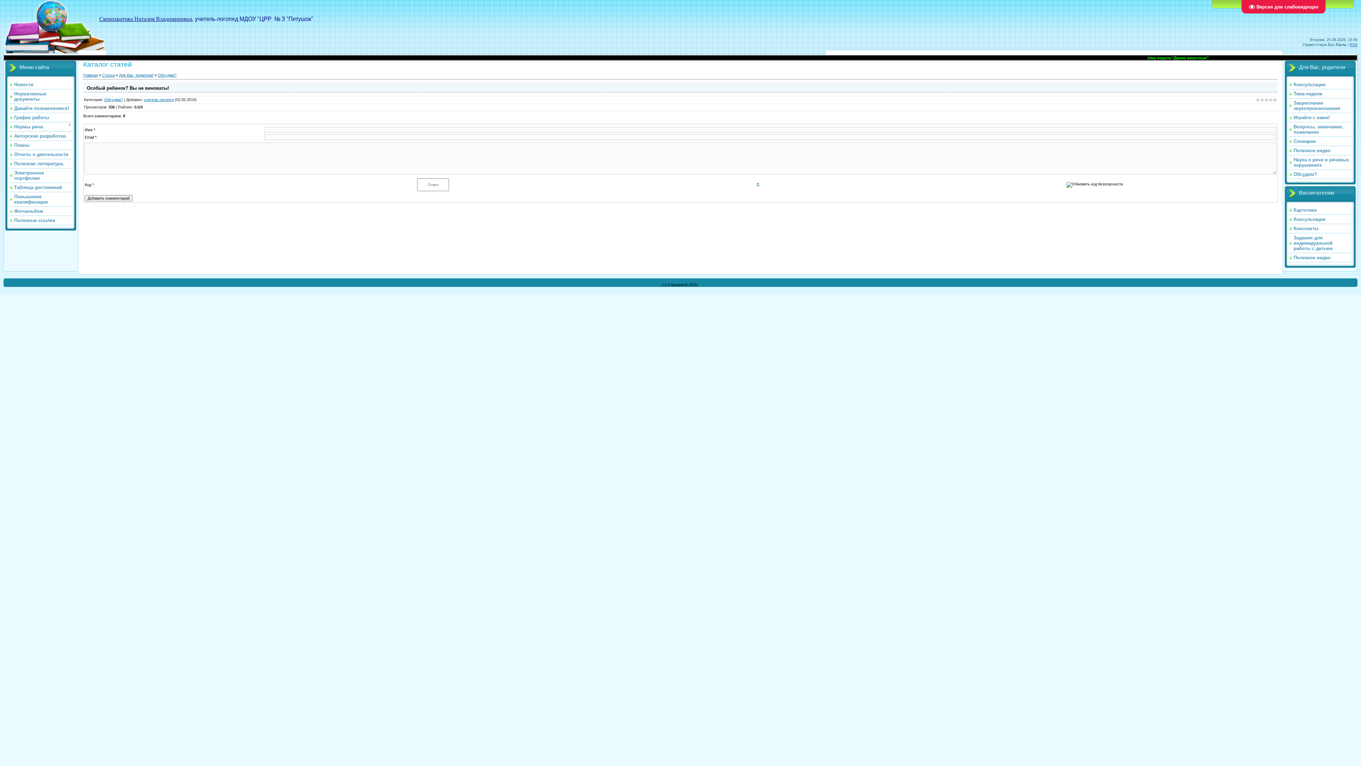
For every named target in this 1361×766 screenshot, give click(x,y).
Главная (90, 75)
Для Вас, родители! (136, 75)
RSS (1353, 45)
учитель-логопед (159, 100)
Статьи (108, 75)
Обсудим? (167, 75)
